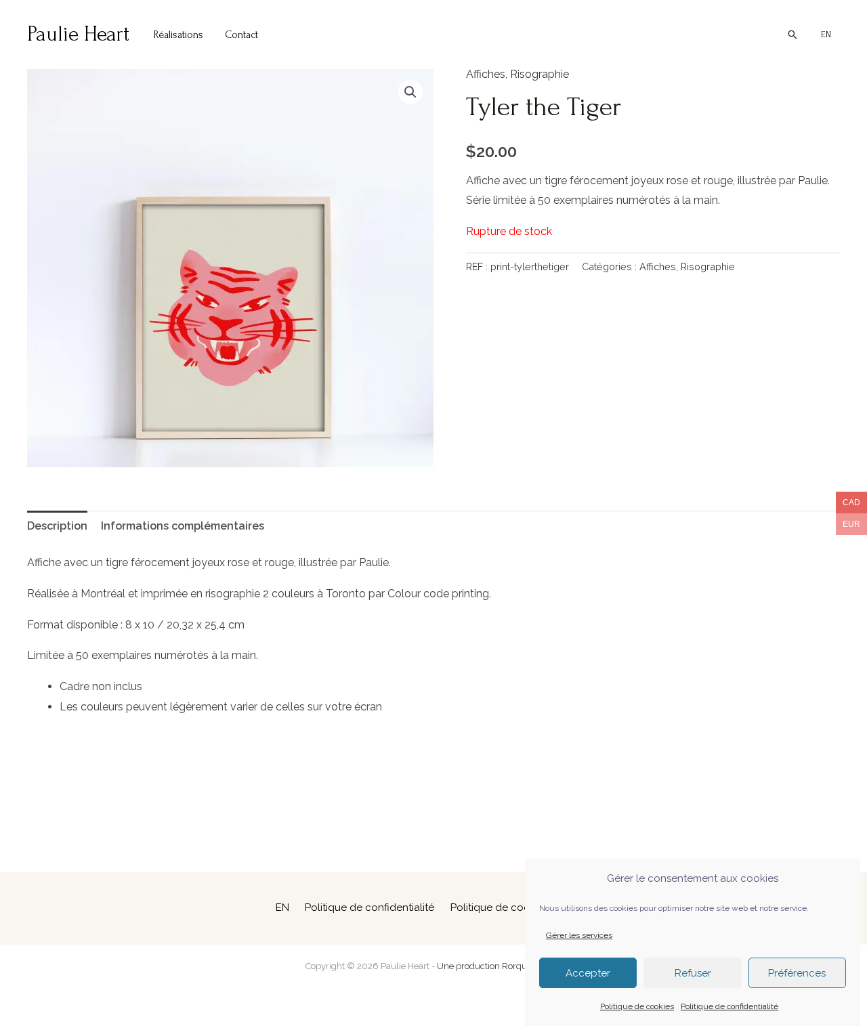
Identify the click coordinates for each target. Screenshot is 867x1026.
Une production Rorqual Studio (499, 966)
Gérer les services (579, 935)
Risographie (539, 74)
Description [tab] (57, 525)
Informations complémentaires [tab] (182, 525)
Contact (241, 34)
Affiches (485, 74)
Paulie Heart (78, 34)
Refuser (693, 973)
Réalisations (178, 34)
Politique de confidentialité (729, 1005)
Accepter (588, 973)
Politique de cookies (637, 1005)
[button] (792, 34)
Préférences (797, 973)
